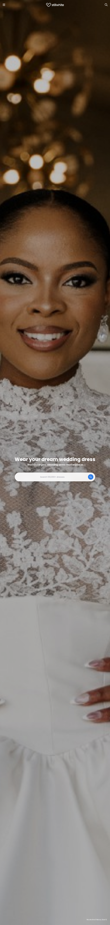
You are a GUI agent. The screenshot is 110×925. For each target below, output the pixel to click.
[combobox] (55, 477)
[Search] (106, 5)
